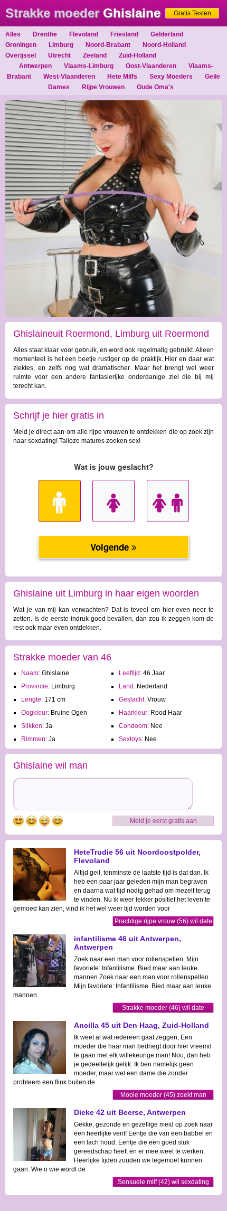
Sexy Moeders (171, 76)
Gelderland (166, 34)
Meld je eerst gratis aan (163, 821)
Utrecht (59, 55)
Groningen (20, 45)
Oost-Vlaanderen (151, 66)
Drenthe (45, 34)
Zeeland (95, 55)
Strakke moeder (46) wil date (163, 1007)
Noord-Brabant (108, 45)
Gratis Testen (192, 13)
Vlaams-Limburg (89, 66)
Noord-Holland (164, 45)
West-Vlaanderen (69, 76)
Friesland (124, 34)
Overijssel (20, 55)
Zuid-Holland (137, 55)
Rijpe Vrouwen (103, 87)
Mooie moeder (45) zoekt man (163, 1095)
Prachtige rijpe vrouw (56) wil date (163, 921)
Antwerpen (35, 66)
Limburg (61, 45)
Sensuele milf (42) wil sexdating (163, 1182)
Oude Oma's (155, 87)
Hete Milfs (122, 76)
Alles (13, 34)
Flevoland (83, 34)
